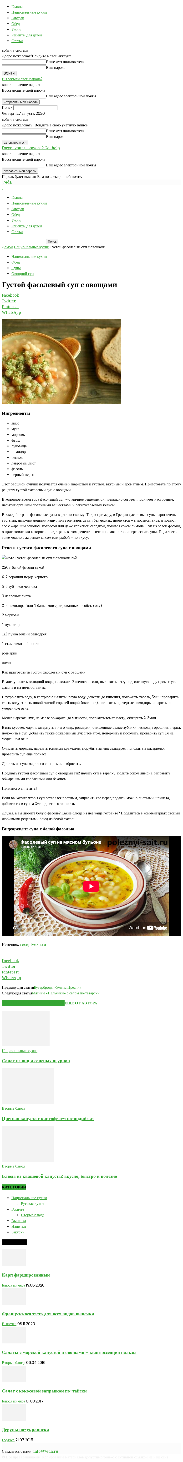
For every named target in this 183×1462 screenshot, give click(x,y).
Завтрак (17, 18)
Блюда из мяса (13, 1285)
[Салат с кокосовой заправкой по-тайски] (14, 1381)
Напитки (18, 1226)
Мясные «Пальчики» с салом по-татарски (66, 993)
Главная (17, 6)
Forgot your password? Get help (31, 148)
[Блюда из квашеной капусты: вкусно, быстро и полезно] (28, 1160)
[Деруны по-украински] (14, 1419)
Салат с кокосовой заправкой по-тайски (44, 1391)
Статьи (17, 41)
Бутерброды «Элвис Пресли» (57, 987)
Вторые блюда (13, 1108)
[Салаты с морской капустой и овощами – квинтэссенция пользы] (14, 1342)
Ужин (16, 29)
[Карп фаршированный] (14, 1264)
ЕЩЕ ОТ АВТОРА (81, 1003)
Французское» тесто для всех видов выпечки (48, 1314)
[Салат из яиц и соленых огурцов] (26, 1045)
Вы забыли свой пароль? (22, 79)
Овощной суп (22, 273)
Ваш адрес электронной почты (71, 96)
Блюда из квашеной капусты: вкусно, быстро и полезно (59, 1176)
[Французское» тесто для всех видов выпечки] (14, 1303)
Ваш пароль (55, 67)
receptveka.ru (33, 944)
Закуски (18, 1232)
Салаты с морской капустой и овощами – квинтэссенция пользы (69, 1352)
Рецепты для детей (26, 35)
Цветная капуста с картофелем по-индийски (48, 1118)
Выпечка (18, 1220)
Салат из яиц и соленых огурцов (36, 1060)
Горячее (17, 1209)
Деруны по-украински (25, 1430)
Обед (15, 23)
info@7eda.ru (45, 1451)
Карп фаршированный (26, 1275)
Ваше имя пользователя (65, 62)
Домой (7, 247)
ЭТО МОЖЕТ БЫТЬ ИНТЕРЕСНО (33, 1003)
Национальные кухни (29, 12)
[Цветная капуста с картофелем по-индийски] (28, 1102)
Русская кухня (32, 1203)
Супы (16, 268)
